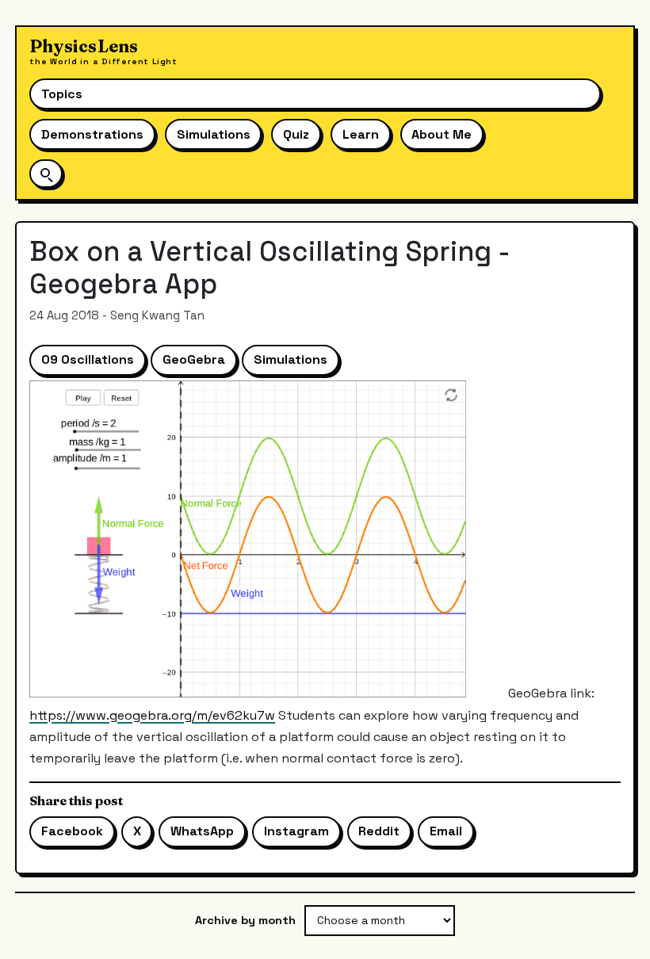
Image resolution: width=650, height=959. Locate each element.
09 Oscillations (87, 359)
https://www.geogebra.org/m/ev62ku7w (152, 715)
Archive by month (245, 920)
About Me (441, 134)
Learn (360, 134)
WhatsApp (202, 831)
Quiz (296, 134)
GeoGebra (193, 359)
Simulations (213, 134)
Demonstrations (92, 134)
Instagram (296, 831)
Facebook (72, 831)
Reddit (379, 831)
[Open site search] (46, 173)
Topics (61, 94)
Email (446, 831)
